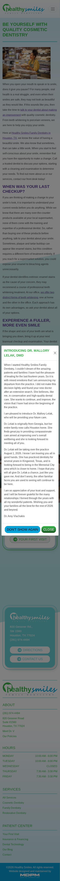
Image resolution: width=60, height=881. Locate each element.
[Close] (55, 353)
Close (48, 529)
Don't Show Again (22, 529)
